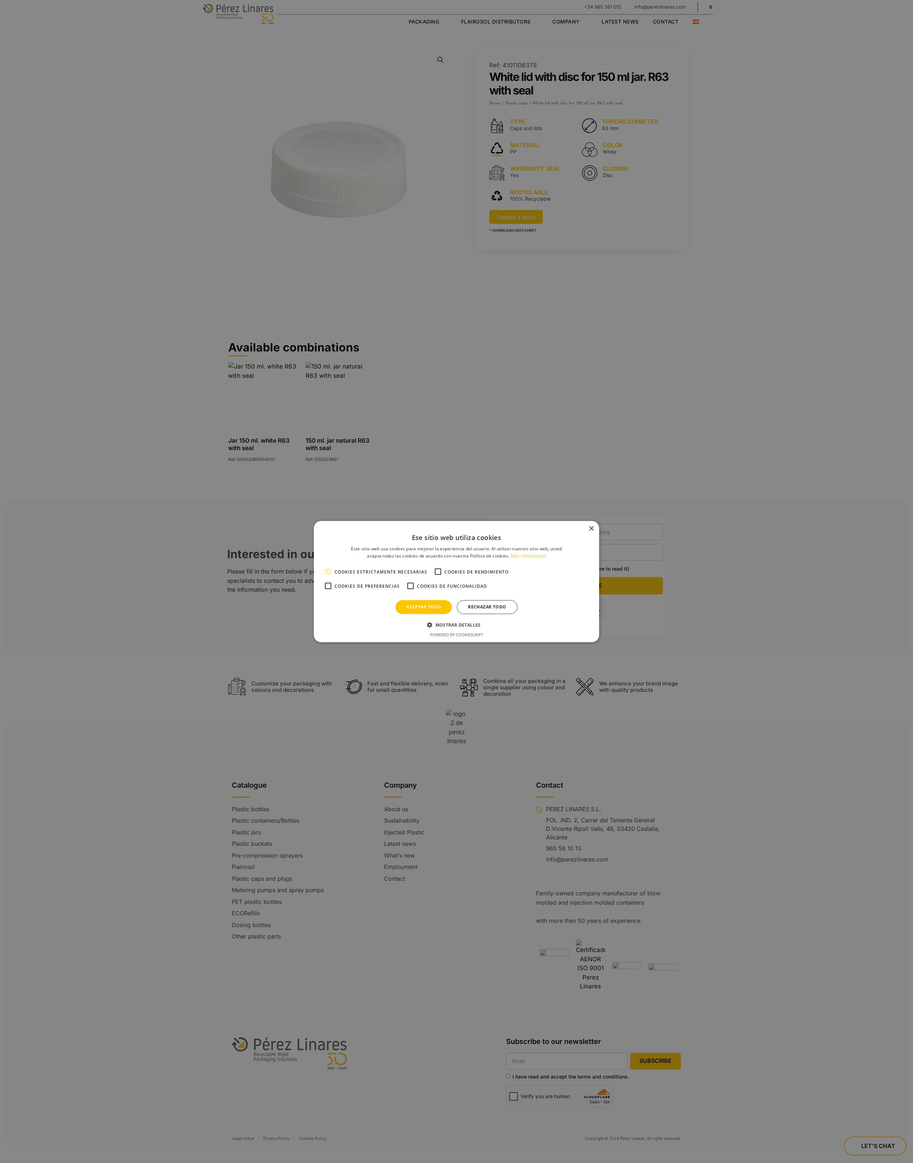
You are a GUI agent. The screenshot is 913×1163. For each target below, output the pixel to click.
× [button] (591, 528)
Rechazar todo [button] (487, 607)
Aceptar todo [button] (423, 607)
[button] (456, 624)
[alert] (456, 581)
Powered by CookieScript (456, 634)
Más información (528, 556)
